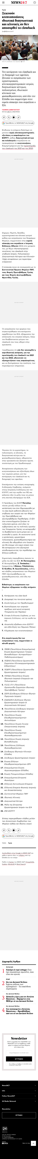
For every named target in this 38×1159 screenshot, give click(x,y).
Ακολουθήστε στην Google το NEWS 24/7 (16, 853)
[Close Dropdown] (35, 1085)
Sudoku (4, 864)
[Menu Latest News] (34, 2)
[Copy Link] (18, 117)
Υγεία (4, 10)
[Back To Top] (33, 1143)
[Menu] (3, 2)
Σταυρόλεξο (30, 862)
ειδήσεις (22, 855)
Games (11, 862)
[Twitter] (9, 117)
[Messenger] (14, 117)
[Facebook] (4, 117)
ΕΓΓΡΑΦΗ (19, 1115)
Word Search (21, 864)
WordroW (11, 864)
